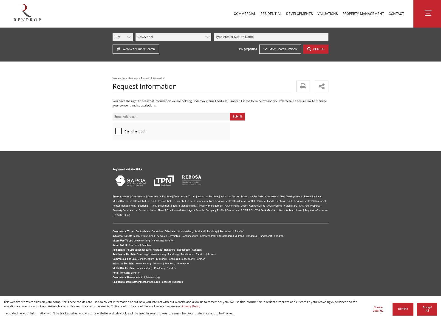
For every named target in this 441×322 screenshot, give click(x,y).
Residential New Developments (213, 201)
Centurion (157, 231)
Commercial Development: (128, 277)
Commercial (138, 196)
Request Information (316, 210)
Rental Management (124, 205)
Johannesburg (185, 231)
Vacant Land (265, 201)
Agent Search (196, 210)
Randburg (212, 231)
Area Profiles (274, 205)
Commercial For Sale (159, 196)
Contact (143, 210)
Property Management (210, 205)
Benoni (136, 236)
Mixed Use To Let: (123, 240)
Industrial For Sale (208, 196)
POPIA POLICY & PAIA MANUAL (259, 210)
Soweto (211, 254)
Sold (153, 201)
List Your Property (309, 205)
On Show (280, 201)
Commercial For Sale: (125, 259)
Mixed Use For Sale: (124, 268)
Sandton (239, 231)
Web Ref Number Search (139, 49)
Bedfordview (143, 231)
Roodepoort (226, 231)
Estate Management (184, 205)
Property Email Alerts (125, 210)
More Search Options (283, 49)
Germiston (174, 236)
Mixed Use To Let (122, 201)
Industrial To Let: (122, 236)
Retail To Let (141, 201)
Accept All (427, 308)
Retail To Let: (120, 245)
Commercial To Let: (124, 231)
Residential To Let (183, 201)
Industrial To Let (229, 196)
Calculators (290, 205)
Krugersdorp (225, 236)
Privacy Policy (122, 214)
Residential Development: (127, 281)
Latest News (157, 210)
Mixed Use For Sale (252, 196)
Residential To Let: (123, 249)
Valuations (318, 201)
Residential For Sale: (124, 254)
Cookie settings (378, 308)
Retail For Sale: (121, 272)
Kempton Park (208, 236)
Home (125, 196)
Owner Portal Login (236, 205)
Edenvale (170, 231)
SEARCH (318, 49)
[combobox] (271, 37)
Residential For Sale (244, 201)
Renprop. (133, 78)
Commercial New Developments (283, 196)
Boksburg (142, 254)
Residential (164, 201)
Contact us (232, 210)
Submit (237, 116)
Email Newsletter (176, 210)
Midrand (200, 231)
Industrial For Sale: (123, 263)
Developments (302, 201)
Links (299, 210)
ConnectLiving (257, 205)
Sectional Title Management (154, 205)
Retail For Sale (312, 196)
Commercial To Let (184, 196)
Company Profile (215, 210)
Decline (403, 309)
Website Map (286, 210)
